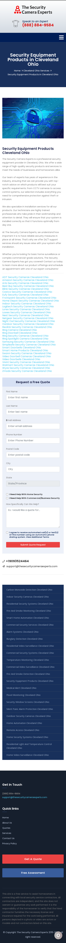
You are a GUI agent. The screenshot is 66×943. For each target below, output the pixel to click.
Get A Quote (33, 859)
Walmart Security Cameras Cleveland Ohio (28, 365)
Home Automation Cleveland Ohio (24, 722)
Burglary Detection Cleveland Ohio (24, 638)
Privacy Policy (9, 843)
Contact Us (8, 838)
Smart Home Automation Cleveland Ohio (27, 617)
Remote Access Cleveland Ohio (22, 730)
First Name (11, 391)
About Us (7, 822)
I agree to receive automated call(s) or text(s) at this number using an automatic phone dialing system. (33, 534)
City (8, 463)
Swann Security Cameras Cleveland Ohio (26, 353)
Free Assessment (33, 873)
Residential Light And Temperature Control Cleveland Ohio (29, 745)
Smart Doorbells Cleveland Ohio (21, 347)
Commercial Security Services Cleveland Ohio (30, 624)
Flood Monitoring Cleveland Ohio (23, 694)
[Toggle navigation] (61, 37)
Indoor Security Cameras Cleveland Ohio (26, 303)
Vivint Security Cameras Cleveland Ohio (26, 362)
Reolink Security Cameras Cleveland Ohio (27, 327)
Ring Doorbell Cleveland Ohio (19, 333)
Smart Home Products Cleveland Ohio (25, 350)
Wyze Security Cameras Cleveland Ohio (26, 368)
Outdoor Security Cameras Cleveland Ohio (28, 324)
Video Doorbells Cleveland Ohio (21, 359)
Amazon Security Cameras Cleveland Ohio (27, 280)
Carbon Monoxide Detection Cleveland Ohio (29, 589)
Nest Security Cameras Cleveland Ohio (25, 315)
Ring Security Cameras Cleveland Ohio (25, 336)
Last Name (11, 405)
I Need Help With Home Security (26, 494)
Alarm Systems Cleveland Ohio (22, 631)
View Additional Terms (37, 537)
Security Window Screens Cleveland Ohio (27, 701)
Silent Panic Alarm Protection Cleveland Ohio (29, 708)
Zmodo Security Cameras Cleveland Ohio (27, 371)
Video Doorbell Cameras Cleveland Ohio (26, 356)
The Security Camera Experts (32, 932)
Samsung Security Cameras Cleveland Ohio (28, 341)
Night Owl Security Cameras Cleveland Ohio (28, 321)
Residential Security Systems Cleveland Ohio (29, 603)
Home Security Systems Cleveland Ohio (27, 737)
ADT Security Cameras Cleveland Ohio (25, 277)
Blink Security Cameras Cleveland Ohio (25, 289)
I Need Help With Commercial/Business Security (34, 498)
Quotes (6, 827)
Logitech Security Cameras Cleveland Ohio (28, 306)
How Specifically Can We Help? (22, 504)
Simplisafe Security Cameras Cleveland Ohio (29, 344)
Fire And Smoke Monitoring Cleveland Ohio (28, 610)
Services (6, 833)
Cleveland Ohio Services (36, 70)
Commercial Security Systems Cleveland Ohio (30, 652)
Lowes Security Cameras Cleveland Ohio (26, 312)
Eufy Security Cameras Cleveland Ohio (25, 294)
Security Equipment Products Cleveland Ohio (29, 680)
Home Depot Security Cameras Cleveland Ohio (30, 300)
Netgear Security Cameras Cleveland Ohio (27, 318)
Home (17, 70)
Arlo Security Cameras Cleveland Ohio (25, 283)
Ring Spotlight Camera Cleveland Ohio (25, 338)
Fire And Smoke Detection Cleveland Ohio (28, 673)
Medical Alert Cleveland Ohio (21, 687)
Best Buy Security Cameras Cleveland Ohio (28, 286)
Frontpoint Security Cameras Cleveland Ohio (29, 298)
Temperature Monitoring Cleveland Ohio (27, 659)
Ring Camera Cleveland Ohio (19, 330)
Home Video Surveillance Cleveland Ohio (27, 754)
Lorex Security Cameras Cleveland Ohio (26, 309)
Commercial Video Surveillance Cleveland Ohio (30, 666)
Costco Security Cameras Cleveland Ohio (27, 292)
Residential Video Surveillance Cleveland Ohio (30, 645)
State (9, 477)
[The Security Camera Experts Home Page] (33, 9)
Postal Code (12, 448)
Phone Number (14, 434)
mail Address (13, 420)
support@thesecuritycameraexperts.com (31, 566)
